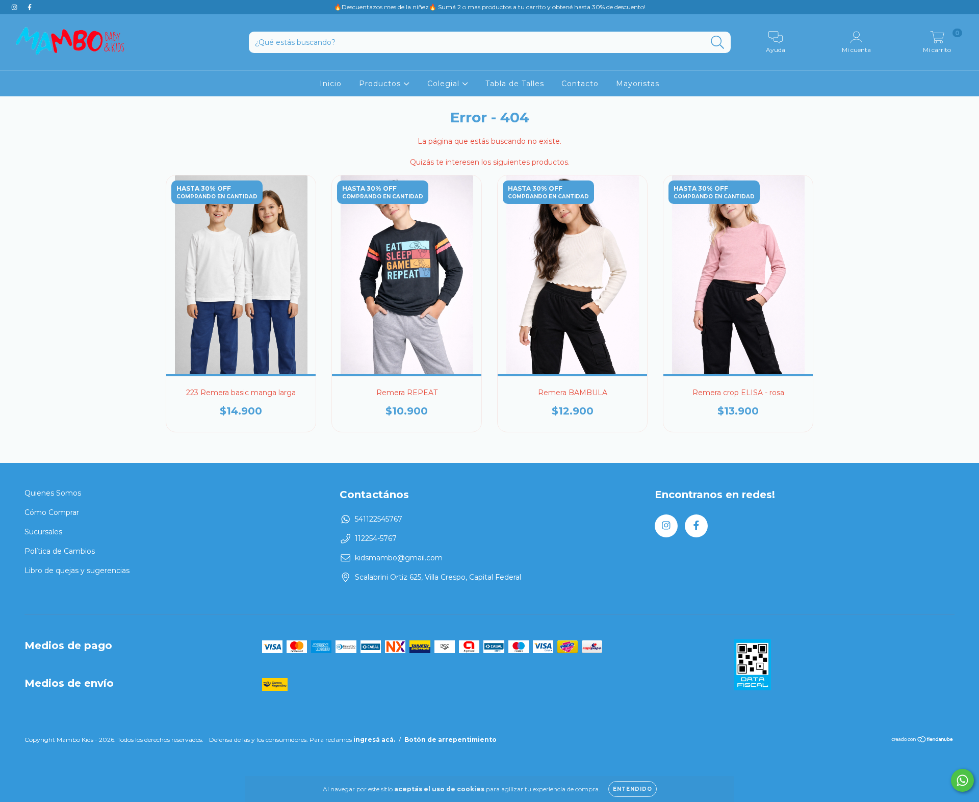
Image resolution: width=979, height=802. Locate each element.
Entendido (632, 789)
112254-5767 (376, 538)
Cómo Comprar (51, 512)
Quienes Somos (52, 493)
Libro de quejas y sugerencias (77, 570)
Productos (381, 83)
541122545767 (378, 519)
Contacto (580, 83)
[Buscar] (718, 43)
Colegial (444, 83)
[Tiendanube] (923, 740)
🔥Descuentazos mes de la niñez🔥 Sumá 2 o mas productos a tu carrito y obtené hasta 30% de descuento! (490, 7)
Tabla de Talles (514, 83)
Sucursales (43, 531)
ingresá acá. (374, 739)
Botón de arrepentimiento (450, 739)
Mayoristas (637, 83)
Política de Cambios (59, 551)
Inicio (331, 83)
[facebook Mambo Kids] (29, 7)
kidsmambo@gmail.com (399, 557)
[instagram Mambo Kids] (15, 7)
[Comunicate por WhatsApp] (962, 780)
